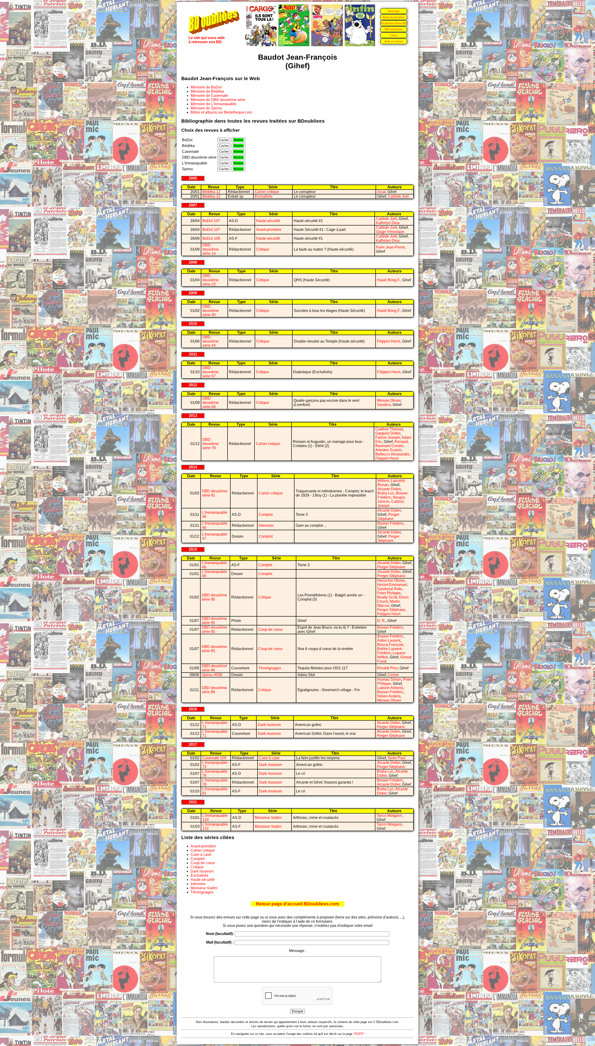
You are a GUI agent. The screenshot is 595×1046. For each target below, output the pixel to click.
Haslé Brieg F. (388, 280)
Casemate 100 (214, 758)
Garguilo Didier (387, 433)
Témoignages (269, 668)
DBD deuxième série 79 (210, 444)
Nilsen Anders (388, 696)
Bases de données (394, 17)
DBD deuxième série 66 (210, 402)
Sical (381, 192)
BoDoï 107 (211, 221)
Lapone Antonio (390, 688)
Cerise (393, 675)
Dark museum (269, 725)
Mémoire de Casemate (209, 96)
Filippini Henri (388, 341)
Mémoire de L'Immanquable (213, 104)
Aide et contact (393, 41)
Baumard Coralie (389, 446)
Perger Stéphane (388, 517)
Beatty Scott (387, 597)
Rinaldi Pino (387, 668)
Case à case (269, 758)
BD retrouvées (394, 29)
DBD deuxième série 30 (210, 310)
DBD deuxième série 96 (214, 668)
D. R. (381, 621)
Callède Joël (398, 196)
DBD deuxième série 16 (210, 249)
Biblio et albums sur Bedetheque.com (221, 112)
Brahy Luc (385, 493)
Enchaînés (263, 196)
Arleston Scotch (388, 450)
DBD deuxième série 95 (214, 621)
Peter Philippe (389, 593)
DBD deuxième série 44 (210, 341)
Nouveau (393, 11)
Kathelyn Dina (388, 223)
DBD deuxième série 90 (214, 597)
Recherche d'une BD (394, 23)
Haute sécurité (268, 221)
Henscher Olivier (391, 580)
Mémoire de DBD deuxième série (218, 100)
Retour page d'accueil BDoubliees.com (297, 903)
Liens (393, 35)
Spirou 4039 (212, 675)
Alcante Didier (389, 489)
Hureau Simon (389, 679)
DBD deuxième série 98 (214, 690)
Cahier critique (267, 192)
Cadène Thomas (389, 429)
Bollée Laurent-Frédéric (390, 651)
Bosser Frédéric (390, 523)
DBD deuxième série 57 (210, 372)
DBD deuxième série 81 (214, 493)
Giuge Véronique (390, 232)
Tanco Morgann (389, 815)
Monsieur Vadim (268, 818)
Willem (383, 481)
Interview (266, 525)
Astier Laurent (388, 640)
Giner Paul (396, 758)
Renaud (401, 442)
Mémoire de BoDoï (206, 87)
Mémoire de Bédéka (207, 91)
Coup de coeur (270, 629)
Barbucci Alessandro (392, 454)
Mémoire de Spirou (206, 108)
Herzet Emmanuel (392, 585)
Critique (262, 249)
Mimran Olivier (389, 400)
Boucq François (390, 645)
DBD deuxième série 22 (210, 280)
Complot (266, 514)
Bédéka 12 (211, 192)
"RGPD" (358, 1034)
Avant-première (268, 230)
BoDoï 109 (211, 238)
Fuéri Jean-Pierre (390, 247)
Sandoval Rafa (389, 589)
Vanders (384, 405)
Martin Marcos (388, 603)
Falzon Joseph (387, 437)
